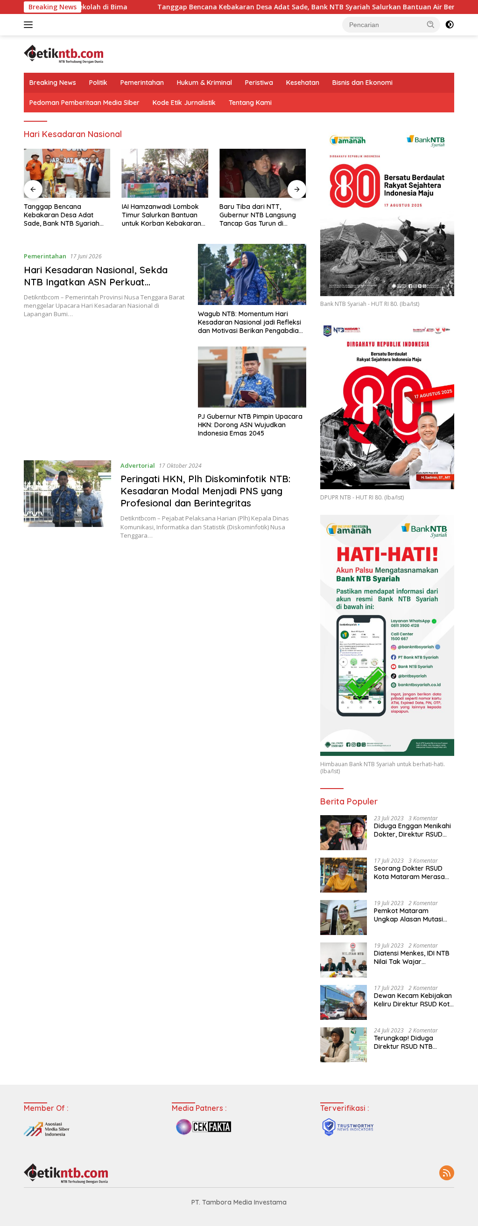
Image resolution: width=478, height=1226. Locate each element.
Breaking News (52, 82)
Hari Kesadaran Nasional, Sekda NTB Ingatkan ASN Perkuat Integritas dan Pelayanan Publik (96, 282)
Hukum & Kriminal (204, 82)
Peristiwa (259, 82)
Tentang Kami (250, 102)
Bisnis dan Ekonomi (362, 82)
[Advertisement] (165, 619)
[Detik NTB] (63, 53)
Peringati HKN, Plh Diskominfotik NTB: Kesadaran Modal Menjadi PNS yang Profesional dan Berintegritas (205, 491)
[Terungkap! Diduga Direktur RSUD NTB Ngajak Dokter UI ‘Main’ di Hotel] (343, 1044)
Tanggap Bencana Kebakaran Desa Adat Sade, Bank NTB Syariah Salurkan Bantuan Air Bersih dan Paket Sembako (66, 215)
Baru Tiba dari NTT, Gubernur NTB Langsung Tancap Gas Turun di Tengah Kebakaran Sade (258, 215)
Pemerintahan (142, 82)
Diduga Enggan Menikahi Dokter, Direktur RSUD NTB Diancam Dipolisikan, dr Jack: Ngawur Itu (413, 830)
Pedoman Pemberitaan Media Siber (84, 102)
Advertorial (137, 465)
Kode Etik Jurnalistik (184, 102)
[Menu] (30, 25)
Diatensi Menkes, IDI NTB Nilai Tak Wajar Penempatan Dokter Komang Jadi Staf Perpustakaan (412, 957)
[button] (431, 24)
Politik (98, 82)
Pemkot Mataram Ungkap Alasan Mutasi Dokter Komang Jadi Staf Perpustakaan (414, 915)
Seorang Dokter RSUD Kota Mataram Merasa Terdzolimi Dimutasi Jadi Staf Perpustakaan (412, 872)
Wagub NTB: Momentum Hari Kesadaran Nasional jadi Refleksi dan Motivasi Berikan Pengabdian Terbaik (250, 322)
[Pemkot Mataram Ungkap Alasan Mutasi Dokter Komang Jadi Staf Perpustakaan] (343, 917)
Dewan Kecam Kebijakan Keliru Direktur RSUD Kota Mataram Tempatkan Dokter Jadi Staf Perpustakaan (414, 999)
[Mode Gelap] (449, 25)
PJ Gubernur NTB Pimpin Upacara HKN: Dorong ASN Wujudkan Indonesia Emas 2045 (250, 424)
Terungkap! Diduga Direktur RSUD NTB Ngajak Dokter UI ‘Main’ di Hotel (410, 1042)
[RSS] (446, 1173)
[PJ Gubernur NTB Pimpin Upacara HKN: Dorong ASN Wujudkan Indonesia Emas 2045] (252, 376)
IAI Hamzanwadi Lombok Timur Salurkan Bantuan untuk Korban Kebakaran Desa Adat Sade (161, 215)
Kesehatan (302, 82)
